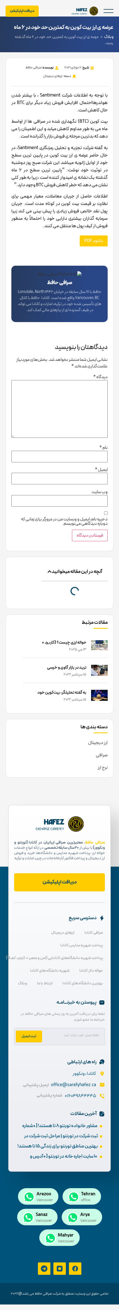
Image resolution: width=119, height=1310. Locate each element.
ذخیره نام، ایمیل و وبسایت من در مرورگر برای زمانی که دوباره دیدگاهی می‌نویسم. (64, 521)
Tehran (88, 1194)
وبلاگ (108, 37)
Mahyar (66, 1235)
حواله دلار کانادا (91, 971)
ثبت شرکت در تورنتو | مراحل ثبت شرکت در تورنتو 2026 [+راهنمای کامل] (61, 1140)
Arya (85, 1214)
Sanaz (42, 1214)
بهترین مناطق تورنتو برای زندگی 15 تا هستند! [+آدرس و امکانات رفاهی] (57, 1150)
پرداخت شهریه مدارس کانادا (81, 945)
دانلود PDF (93, 241)
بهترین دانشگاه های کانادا (83, 983)
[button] (108, 11)
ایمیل (101, 470)
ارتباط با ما (45, 983)
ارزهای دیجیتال (53, 76)
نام (103, 448)
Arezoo (44, 1194)
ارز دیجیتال (98, 742)
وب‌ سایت (100, 492)
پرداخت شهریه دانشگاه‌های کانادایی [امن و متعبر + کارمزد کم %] (54, 958)
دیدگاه (100, 377)
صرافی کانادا (93, 933)
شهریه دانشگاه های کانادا (49, 971)
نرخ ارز (102, 767)
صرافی (102, 755)
